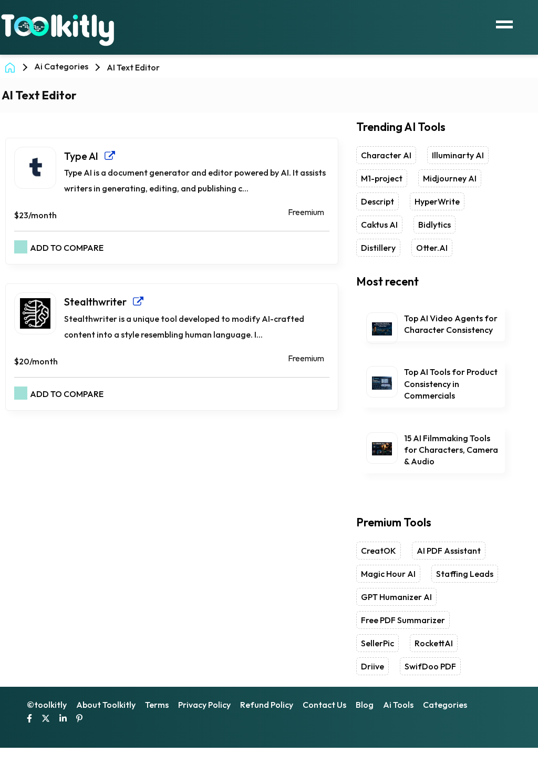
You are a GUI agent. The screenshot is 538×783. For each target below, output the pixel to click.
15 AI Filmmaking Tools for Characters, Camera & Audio (451, 450)
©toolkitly (47, 704)
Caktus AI (379, 224)
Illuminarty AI (458, 155)
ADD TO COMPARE (67, 247)
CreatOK (378, 550)
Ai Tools (398, 704)
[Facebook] (29, 719)
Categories (445, 704)
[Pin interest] (79, 719)
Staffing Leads (464, 573)
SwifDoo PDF (430, 666)
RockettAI (434, 643)
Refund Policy (266, 704)
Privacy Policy (204, 704)
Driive (372, 666)
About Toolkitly (106, 704)
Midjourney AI (450, 178)
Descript (377, 201)
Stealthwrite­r (98, 301)
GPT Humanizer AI (396, 597)
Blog (365, 704)
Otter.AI (432, 247)
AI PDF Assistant (449, 550)
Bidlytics (434, 224)
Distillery (378, 247)
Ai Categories (61, 66)
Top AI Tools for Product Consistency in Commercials (451, 384)
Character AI (386, 155)
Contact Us (324, 704)
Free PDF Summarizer (403, 620)
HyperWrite (437, 201)
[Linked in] (63, 719)
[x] (46, 719)
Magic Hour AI (388, 573)
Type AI (84, 155)
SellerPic (377, 643)
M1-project (381, 178)
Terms (157, 704)
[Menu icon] (504, 23)
